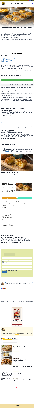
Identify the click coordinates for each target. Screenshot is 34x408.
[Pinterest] (28, 0)
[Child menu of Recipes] (15, 3)
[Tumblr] (32, 0)
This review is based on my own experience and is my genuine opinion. (10, 270)
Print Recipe (20, 53)
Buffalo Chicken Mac (6, 151)
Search (31, 305)
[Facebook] (29, 0)
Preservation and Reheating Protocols (7, 60)
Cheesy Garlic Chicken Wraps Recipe (19, 346)
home (12, 3)
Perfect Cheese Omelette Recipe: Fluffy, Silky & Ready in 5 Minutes (23, 380)
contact (22, 3)
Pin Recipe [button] (25, 198)
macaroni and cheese (15, 33)
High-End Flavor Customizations (6, 59)
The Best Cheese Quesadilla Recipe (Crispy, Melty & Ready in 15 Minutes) (26, 301)
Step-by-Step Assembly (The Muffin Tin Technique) (9, 58)
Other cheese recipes (15, 378)
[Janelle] (2, 283)
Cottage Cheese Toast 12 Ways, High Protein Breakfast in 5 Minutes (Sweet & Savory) (23, 366)
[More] (5, 288)
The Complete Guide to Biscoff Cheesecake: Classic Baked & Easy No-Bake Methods (22, 360)
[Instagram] (30, 0)
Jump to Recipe (15, 53)
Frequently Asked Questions (5, 61)
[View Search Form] (32, 3)
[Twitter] (32, 282)
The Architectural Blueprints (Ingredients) (7, 57)
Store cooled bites (9, 174)
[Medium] (31, 0)
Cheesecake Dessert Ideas (16, 358)
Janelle (5, 282)
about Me (18, 3)
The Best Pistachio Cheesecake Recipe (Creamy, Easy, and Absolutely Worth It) (22, 373)
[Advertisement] (17, 48)
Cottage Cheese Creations (16, 351)
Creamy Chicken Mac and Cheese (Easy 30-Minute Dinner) (7, 301)
